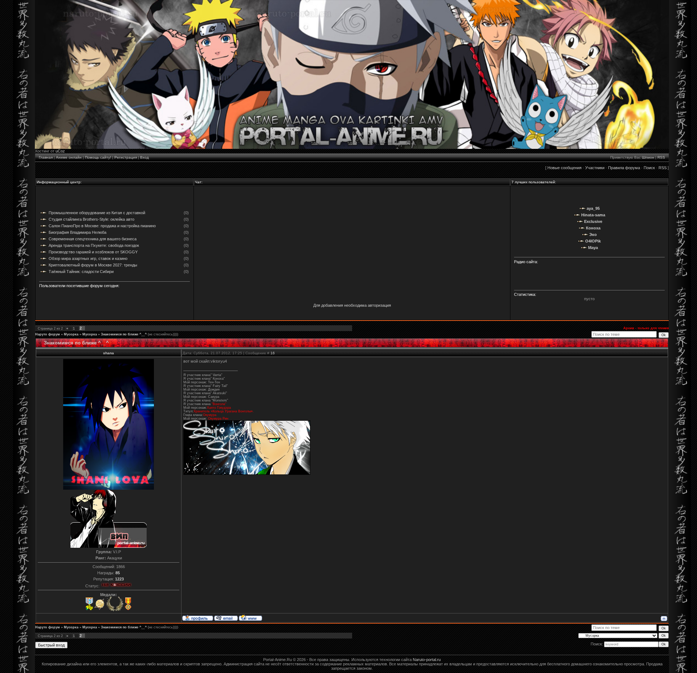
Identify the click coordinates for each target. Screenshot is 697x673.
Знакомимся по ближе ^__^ (124, 334)
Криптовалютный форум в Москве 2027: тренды (93, 265)
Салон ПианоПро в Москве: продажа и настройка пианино (102, 226)
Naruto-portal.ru (427, 659)
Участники (594, 168)
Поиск (649, 168)
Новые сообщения (564, 168)
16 (272, 353)
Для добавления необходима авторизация (352, 305)
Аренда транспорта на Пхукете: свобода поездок (94, 245)
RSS (661, 157)
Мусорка (71, 334)
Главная (46, 157)
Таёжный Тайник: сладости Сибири (81, 271)
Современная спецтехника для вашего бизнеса (92, 239)
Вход (144, 157)
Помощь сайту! (98, 157)
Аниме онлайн (69, 157)
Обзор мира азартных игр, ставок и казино (88, 258)
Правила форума (624, 168)
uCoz (60, 151)
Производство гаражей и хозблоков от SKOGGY (93, 252)
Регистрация (125, 157)
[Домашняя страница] (250, 617)
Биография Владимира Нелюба (77, 232)
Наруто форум (47, 334)
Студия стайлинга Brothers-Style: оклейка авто (91, 219)
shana (108, 353)
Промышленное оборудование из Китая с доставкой (97, 213)
